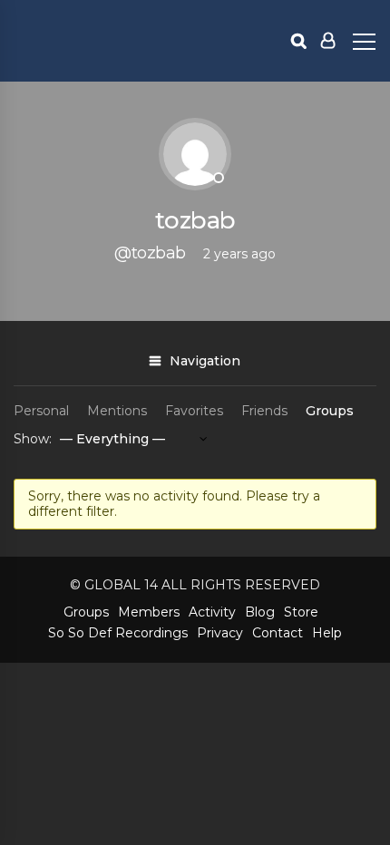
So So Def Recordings (118, 632)
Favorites (194, 410)
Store (301, 612)
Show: (33, 439)
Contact (277, 632)
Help (327, 632)
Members (149, 612)
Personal (41, 410)
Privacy (220, 632)
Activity (212, 612)
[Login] (328, 41)
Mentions (117, 410)
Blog (260, 612)
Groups (330, 410)
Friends (264, 410)
